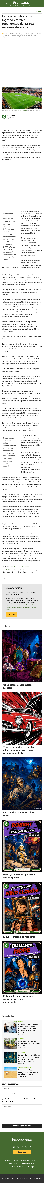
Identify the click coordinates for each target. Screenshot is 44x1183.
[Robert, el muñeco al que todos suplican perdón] (22, 846)
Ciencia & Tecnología (25, 1067)
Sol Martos (21, 1064)
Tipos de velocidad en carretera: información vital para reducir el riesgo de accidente (19, 750)
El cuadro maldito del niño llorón (19, 937)
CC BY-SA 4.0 (23, 110)
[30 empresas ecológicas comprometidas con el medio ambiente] (10, 1043)
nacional (26, 566)
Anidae (17, 110)
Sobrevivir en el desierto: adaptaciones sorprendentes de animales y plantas (28, 1072)
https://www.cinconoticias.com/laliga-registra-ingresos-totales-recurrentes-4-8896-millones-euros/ (21, 607)
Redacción (11, 115)
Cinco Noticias (6, 570)
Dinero (20, 1022)
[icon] (7, 4)
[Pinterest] (30, 1147)
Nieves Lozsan (22, 1035)
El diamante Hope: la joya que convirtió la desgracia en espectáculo (18, 999)
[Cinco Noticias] (22, 1140)
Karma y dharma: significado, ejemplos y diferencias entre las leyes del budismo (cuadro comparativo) (29, 1058)
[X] (4, 123)
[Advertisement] (22, 64)
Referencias (8, 579)
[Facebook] (9, 123)
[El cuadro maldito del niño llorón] (22, 908)
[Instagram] (26, 1147)
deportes (20, 566)
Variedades (38, 11)
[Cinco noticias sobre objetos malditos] (22, 656)
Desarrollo (22, 1052)
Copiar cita (11, 614)
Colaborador (22, 1076)
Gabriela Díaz (22, 1048)
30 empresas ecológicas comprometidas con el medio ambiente (29, 1043)
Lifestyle (21, 1038)
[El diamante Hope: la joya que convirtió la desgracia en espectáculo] (22, 967)
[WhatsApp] (13, 123)
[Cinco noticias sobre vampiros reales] (22, 783)
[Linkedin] (17, 1147)
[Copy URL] (18, 123)
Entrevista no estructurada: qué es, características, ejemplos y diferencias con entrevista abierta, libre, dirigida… (28, 1028)
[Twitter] (13, 1147)
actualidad (13, 566)
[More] (23, 123)
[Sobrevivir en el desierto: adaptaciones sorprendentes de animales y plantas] (10, 1072)
